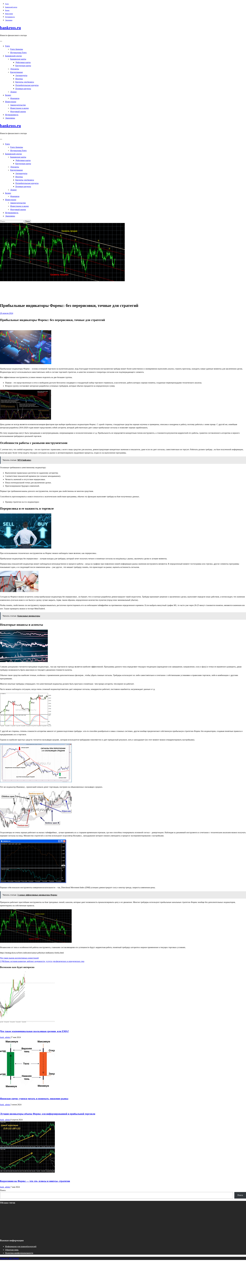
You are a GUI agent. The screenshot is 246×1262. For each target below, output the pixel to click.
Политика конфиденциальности (19, 1253)
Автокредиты (21, 75)
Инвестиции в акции (19, 108)
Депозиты (14, 69)
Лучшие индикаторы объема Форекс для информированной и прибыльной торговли (47, 1113)
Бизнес (7, 10)
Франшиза (14, 98)
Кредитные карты (23, 65)
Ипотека (19, 79)
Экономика (8, 20)
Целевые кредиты (23, 89)
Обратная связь (11, 1250)
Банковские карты (18, 59)
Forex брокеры (16, 49)
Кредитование (16, 72)
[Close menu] (1, 41)
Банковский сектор (11, 7)
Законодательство (18, 105)
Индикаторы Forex (18, 52)
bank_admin (5, 1037)
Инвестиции (9, 14)
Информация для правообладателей (20, 1246)
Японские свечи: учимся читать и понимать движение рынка (34, 1098)
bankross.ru (10, 27)
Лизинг (13, 92)
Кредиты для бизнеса (24, 82)
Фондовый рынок (18, 111)
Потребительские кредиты (27, 85)
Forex (7, 4)
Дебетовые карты (23, 62)
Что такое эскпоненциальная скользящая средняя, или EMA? (34, 1031)
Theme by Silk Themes (9, 1258)
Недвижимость (10, 17)
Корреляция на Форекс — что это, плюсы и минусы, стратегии (35, 1181)
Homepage (9, 286)
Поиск (3, 1190)
